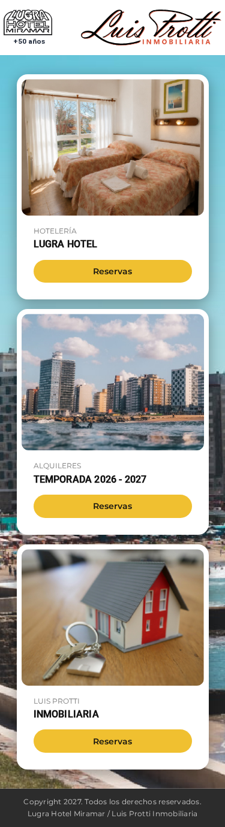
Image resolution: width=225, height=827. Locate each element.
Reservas (112, 271)
